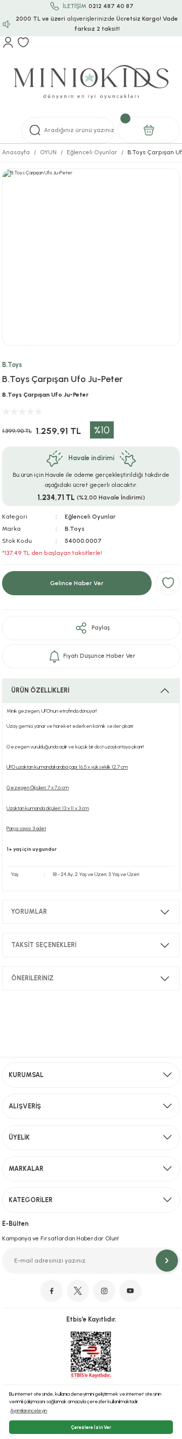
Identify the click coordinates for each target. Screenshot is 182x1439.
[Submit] (167, 1260)
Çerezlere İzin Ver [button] (91, 1427)
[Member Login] (8, 42)
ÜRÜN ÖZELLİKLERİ (40, 690)
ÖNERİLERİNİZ (32, 978)
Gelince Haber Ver (77, 583)
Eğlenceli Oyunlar (90, 516)
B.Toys (12, 364)
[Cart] (149, 130)
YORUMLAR (29, 911)
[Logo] (91, 82)
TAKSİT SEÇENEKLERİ (43, 945)
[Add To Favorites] (168, 583)
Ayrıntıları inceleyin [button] (28, 1410)
